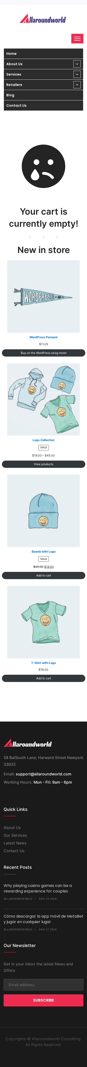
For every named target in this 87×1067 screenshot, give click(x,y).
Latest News (15, 843)
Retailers (14, 84)
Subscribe (43, 1000)
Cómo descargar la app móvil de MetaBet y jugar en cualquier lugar (43, 919)
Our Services (15, 835)
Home (11, 53)
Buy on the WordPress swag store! (43, 353)
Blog (10, 95)
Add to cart (43, 575)
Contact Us (16, 105)
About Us (14, 64)
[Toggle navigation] (77, 38)
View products (43, 464)
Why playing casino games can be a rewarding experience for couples (38, 888)
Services (13, 74)
